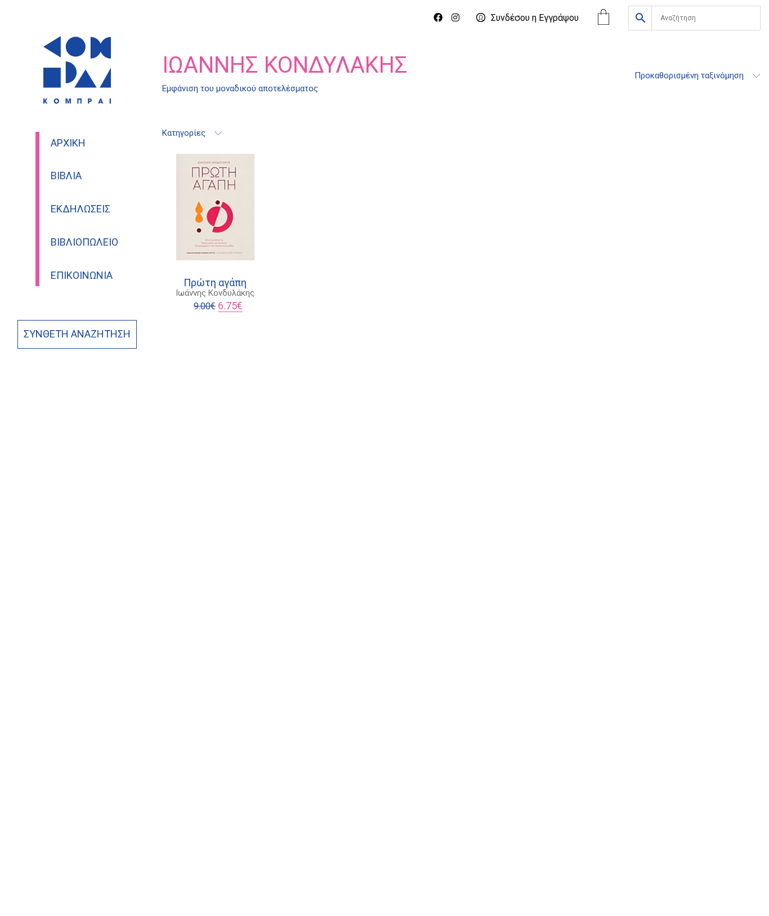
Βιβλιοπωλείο (84, 242)
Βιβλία (66, 175)
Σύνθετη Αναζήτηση (77, 334)
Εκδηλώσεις (80, 209)
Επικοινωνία (82, 275)
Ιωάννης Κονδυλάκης (215, 293)
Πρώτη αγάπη (215, 282)
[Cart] (603, 18)
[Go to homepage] (77, 70)
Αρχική (68, 143)
